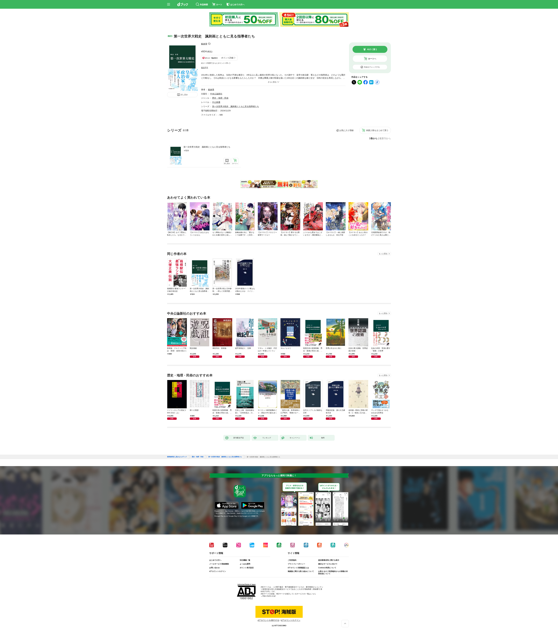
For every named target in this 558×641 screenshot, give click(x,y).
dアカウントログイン (217, 571)
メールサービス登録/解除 (219, 564)
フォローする (209, 43)
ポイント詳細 (227, 58)
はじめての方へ (215, 560)
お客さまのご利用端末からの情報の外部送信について (333, 572)
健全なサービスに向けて (327, 564)
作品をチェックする (372, 67)
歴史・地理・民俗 (220, 98)
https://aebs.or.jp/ (269, 596)
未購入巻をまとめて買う (377, 130)
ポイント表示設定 (247, 568)
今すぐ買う (372, 49)
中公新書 (216, 102)
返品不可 (204, 68)
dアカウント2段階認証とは (298, 568)
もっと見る (383, 254)
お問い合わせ (214, 568)
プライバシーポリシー (296, 564)
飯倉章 (204, 44)
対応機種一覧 (245, 560)
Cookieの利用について (327, 568)
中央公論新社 (216, 94)
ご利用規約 (292, 560)
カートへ (372, 58)
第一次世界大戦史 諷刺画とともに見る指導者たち (207, 147)
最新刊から (385, 138)
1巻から (373, 138)
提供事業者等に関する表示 (328, 560)
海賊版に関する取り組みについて (301, 571)
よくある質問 (245, 564)
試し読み (184, 95)
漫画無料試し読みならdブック (177, 457)
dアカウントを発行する (268, 620)
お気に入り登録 (346, 130)
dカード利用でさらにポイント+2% (214, 63)
